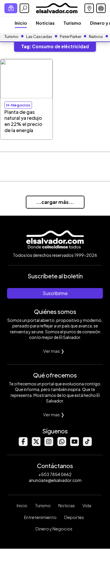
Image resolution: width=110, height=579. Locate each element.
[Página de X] (35, 444)
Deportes (74, 517)
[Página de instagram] (48, 444)
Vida (86, 505)
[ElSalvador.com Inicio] (56, 7)
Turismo (72, 23)
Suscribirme (55, 293)
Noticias (45, 23)
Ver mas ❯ (54, 351)
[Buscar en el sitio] (24, 8)
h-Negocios (18, 105)
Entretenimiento (40, 517)
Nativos (96, 36)
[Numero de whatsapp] (61, 444)
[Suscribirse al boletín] (10, 8)
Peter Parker (71, 36)
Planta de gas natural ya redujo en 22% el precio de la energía (23, 121)
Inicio (21, 23)
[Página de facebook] (23, 444)
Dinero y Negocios (53, 528)
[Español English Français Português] (101, 8)
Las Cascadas (39, 36)
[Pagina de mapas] (89, 8)
